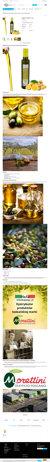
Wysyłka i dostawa (16, 445)
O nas (26, 445)
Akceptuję (39, 460)
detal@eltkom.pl (6, 451)
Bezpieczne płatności (16, 450)
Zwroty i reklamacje (16, 446)
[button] (15, 444)
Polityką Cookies (13, 460)
